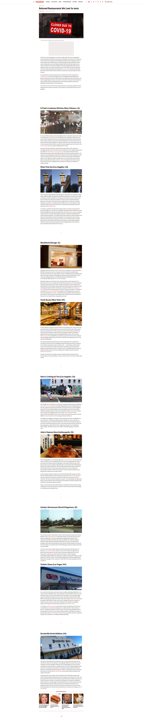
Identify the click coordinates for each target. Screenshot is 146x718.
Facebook (79, 267)
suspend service (44, 76)
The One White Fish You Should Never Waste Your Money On (78, 706)
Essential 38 (69, 412)
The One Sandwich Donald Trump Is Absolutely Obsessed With (66, 706)
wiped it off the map (50, 206)
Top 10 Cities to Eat (53, 137)
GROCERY (80, 1)
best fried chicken (57, 671)
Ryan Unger (42, 11)
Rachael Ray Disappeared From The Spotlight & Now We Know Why (44, 706)
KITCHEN (75, 1)
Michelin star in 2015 (45, 335)
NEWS (60, 1)
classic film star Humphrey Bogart (48, 406)
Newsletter (109, 1)
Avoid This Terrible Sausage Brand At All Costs (54, 706)
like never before (66, 69)
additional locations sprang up (70, 212)
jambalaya (62, 160)
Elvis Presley (76, 598)
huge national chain (52, 536)
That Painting (54, 613)
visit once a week (52, 606)
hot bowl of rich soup (69, 460)
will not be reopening (74, 475)
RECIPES (48, 1)
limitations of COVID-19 (45, 351)
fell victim (57, 278)
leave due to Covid (70, 603)
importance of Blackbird (52, 291)
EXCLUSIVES (54, 1)
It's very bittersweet (50, 550)
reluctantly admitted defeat (51, 416)
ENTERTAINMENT (67, 1)
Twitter (80, 191)
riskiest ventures (59, 270)
